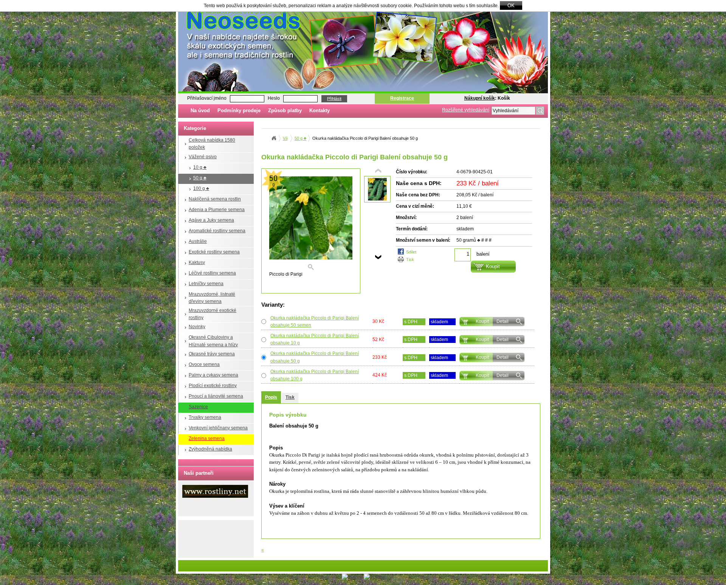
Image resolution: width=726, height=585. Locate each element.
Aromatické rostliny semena (217, 230)
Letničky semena (206, 283)
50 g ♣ (199, 178)
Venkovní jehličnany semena (218, 428)
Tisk (410, 259)
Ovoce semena (204, 364)
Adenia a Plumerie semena (217, 209)
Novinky (197, 326)
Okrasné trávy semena (212, 354)
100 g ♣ (201, 188)
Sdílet (411, 252)
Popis (271, 397)
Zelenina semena (207, 438)
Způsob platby (285, 110)
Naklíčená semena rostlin (215, 199)
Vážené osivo (203, 156)
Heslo (274, 98)
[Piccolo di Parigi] (310, 223)
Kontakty (319, 110)
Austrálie (198, 241)
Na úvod (200, 110)
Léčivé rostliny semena (212, 273)
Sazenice (198, 406)
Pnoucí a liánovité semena (216, 396)
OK (511, 5)
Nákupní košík (479, 98)
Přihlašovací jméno (206, 98)
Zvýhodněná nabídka (210, 449)
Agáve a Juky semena (211, 220)
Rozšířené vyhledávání (465, 110)
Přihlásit (334, 98)
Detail (502, 321)
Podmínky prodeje (239, 110)
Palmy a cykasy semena (213, 375)
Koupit (482, 321)
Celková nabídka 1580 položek (212, 143)
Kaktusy (197, 262)
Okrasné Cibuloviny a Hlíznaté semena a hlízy (213, 341)
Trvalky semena (205, 417)
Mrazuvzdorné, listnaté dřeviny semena (212, 298)
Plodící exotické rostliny (213, 385)
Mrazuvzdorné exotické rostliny (212, 314)
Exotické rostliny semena (214, 252)
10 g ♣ (199, 167)
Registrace (402, 98)
